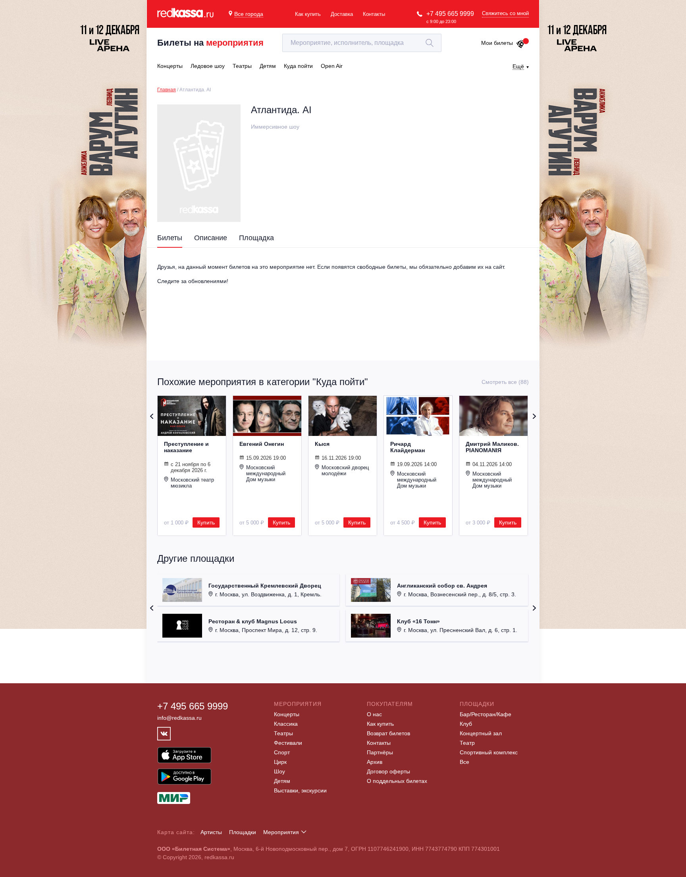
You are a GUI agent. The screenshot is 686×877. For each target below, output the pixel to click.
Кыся (322, 444)
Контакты (374, 14)
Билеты (169, 238)
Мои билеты (497, 43)
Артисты (211, 832)
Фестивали (288, 743)
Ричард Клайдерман (407, 447)
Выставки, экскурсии (300, 790)
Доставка (342, 14)
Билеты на (210, 43)
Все (464, 762)
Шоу (279, 771)
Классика (286, 724)
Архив (374, 762)
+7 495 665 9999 (450, 13)
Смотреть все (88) (505, 382)
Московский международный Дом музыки (265, 473)
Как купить (308, 14)
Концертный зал (481, 733)
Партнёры (380, 752)
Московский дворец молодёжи (345, 470)
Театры (283, 733)
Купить (206, 522)
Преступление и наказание (186, 447)
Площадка (256, 238)
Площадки (242, 832)
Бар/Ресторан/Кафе (485, 714)
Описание (210, 238)
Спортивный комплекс (489, 752)
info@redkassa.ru (179, 718)
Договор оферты (388, 771)
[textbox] (361, 43)
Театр (467, 743)
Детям (282, 781)
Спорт (282, 752)
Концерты (286, 714)
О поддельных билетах (397, 781)
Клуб (466, 724)
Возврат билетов (388, 733)
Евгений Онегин (261, 444)
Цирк (280, 762)
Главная (166, 90)
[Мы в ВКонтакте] (164, 733)
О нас (374, 714)
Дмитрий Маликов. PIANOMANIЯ (492, 447)
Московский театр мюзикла (192, 483)
